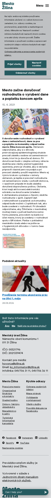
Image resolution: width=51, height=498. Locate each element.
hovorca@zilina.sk (13, 363)
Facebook (11, 438)
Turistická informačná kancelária (8, 421)
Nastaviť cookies (36, 64)
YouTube (24, 443)
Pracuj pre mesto (11, 386)
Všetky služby (33, 404)
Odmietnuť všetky (25, 73)
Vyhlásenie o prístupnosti (33, 398)
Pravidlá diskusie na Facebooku (36, 409)
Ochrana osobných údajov (36, 388)
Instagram (27, 438)
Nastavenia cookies (12, 448)
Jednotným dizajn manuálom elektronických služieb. (20, 479)
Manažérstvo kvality (9, 412)
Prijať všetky (15, 64)
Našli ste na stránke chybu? (32, 326)
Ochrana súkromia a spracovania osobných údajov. (25, 53)
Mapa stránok (33, 393)
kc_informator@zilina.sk (25, 367)
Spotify (10, 443)
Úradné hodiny (10, 400)
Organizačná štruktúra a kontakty (9, 393)
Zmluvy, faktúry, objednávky (11, 405)
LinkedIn (43, 438)
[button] (13, 240)
